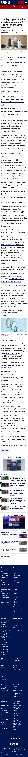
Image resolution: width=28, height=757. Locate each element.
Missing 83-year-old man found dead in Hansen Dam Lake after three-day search (8, 549)
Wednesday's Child (5, 626)
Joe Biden (15, 665)
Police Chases (4, 573)
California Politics (17, 660)
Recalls (3, 581)
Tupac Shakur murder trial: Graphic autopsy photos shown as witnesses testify (17, 508)
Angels (14, 601)
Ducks (14, 606)
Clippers (15, 597)
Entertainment (4, 577)
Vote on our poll (5, 601)
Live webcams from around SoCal (17, 629)
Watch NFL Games (17, 705)
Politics (3, 582)
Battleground (16, 671)
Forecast (15, 570)
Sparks (14, 615)
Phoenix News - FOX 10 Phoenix (17, 694)
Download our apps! (4, 675)
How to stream (5, 673)
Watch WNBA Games (16, 727)
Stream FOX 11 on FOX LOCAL (17, 621)
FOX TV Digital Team (14, 30)
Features (4, 619)
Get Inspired (4, 642)
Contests (3, 704)
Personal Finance (5, 690)
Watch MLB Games (16, 711)
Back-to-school (5, 597)
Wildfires (15, 584)
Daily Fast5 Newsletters (4, 680)
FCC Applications (5, 718)
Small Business (4, 689)
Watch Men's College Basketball (17, 720)
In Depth (3, 624)
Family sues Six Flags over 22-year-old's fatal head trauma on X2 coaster (9, 542)
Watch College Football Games (17, 708)
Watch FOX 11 (17, 619)
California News (5, 572)
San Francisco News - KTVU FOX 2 (17, 690)
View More (23, 532)
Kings (14, 604)
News (3, 568)
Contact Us (4, 726)
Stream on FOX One (16, 702)
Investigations (4, 646)
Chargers (15, 593)
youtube (17, 739)
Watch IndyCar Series (16, 717)
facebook (8, 739)
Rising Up (3, 644)
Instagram (3, 664)
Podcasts (3, 678)
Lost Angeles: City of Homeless (5, 630)
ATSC (2, 723)
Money (3, 685)
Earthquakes (16, 577)
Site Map (3, 730)
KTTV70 (3, 654)
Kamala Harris (16, 669)
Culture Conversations (4, 648)
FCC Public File (4, 716)
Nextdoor (3, 669)
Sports (15, 590)
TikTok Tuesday (5, 602)
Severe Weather (17, 582)
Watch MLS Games (15, 730)
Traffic (14, 572)
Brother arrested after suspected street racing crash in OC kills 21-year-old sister (9, 536)
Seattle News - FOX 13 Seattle (16, 697)
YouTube (3, 667)
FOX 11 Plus (4, 724)
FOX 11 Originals (5, 621)
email (20, 739)
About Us (4, 702)
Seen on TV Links (5, 599)
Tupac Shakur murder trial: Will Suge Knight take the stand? (17, 485)
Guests (3, 592)
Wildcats (15, 602)
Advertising (3, 714)
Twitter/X (3, 671)
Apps (14, 627)
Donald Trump (16, 664)
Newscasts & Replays (16, 624)
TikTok (2, 665)
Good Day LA (5, 590)
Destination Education (4, 640)
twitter (11, 739)
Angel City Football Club (17, 610)
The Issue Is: (4, 622)
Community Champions (4, 633)
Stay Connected (4, 659)
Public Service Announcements (5, 720)
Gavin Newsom (16, 667)
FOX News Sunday (5, 584)
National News (4, 575)
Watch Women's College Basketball (17, 724)
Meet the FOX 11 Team (5, 706)
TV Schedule (4, 709)
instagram (14, 739)
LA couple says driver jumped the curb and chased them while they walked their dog (18, 478)
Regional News (16, 686)
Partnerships (4, 728)
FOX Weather (16, 586)
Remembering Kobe (4, 651)
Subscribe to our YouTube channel (13, 515)
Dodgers (15, 599)
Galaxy (14, 613)
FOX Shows (4, 710)
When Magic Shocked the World (5, 636)
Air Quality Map (16, 575)
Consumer (21, 30)
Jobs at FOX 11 (4, 712)
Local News (5, 532)
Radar (14, 573)
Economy (3, 687)
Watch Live (21, 2)
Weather (16, 568)
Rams (14, 592)
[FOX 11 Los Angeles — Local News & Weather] (5, 2)
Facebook (3, 662)
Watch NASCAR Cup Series (16, 714)
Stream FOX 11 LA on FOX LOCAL (12, 458)
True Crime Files (5, 628)
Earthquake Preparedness (16, 579)
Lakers (14, 595)
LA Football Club (17, 608)
